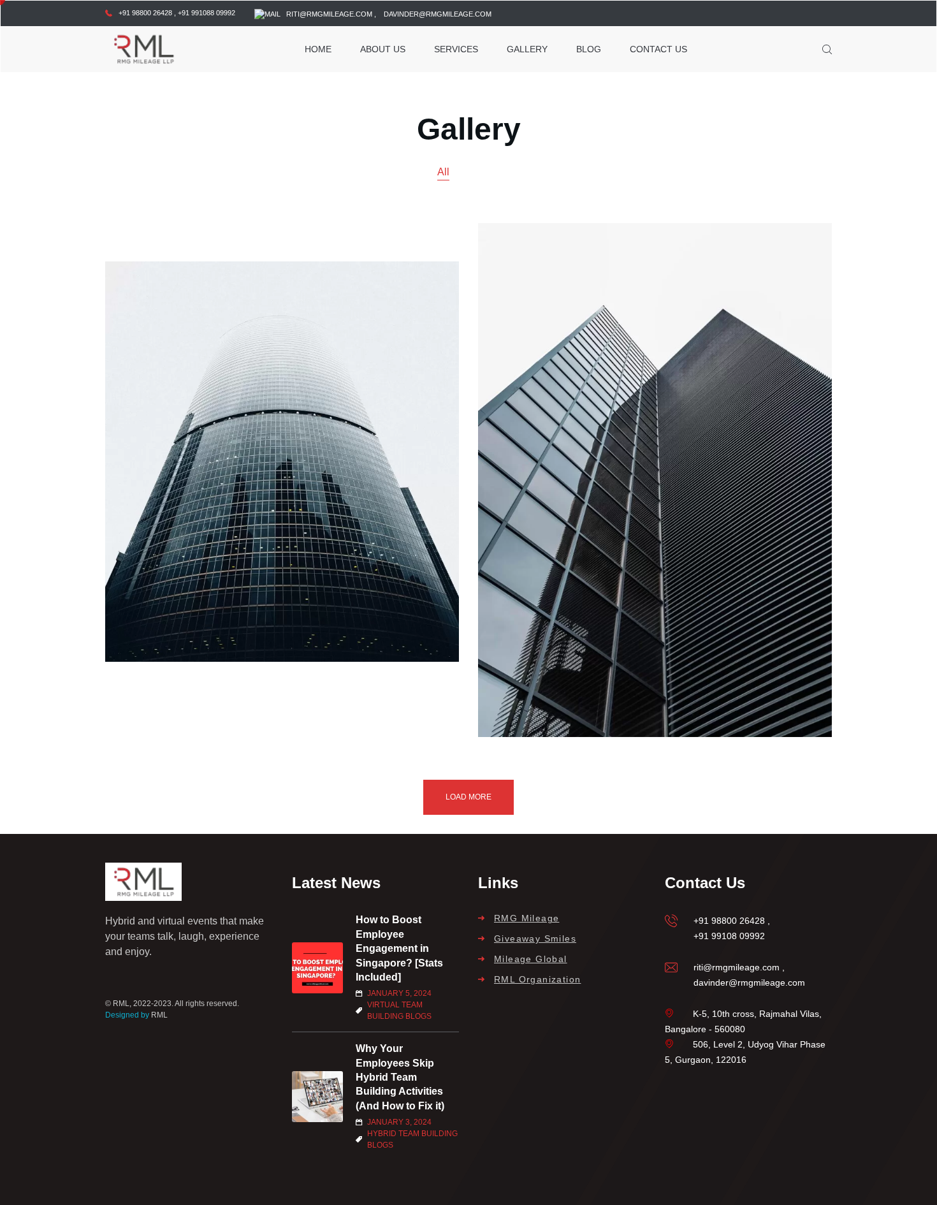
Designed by (128, 1015)
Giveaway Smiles (535, 938)
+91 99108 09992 (729, 936)
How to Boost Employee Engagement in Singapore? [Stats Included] (399, 948)
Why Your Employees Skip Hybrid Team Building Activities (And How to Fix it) (400, 1077)
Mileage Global (530, 959)
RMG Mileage (526, 918)
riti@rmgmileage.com (329, 14)
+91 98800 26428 (729, 921)
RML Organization (537, 979)
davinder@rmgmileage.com (437, 14)
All (443, 171)
